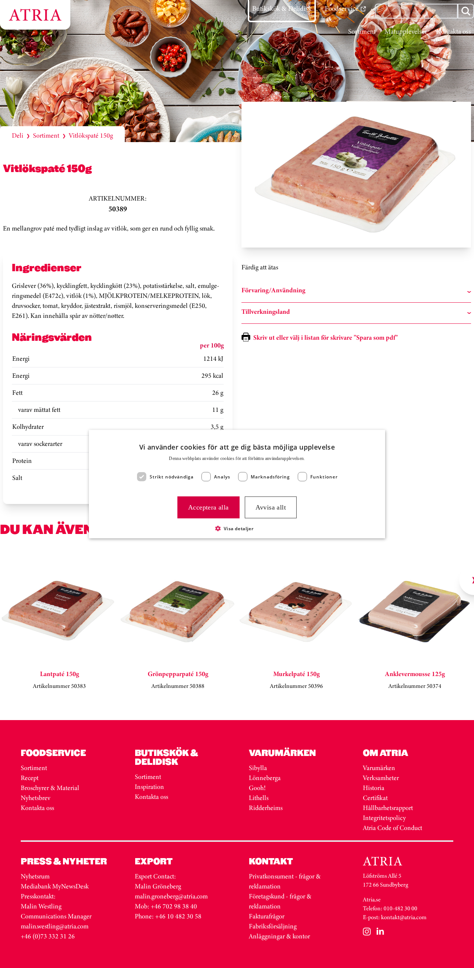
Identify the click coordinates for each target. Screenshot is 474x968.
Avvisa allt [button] (271, 507)
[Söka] (466, 11)
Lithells (258, 798)
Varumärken (380, 768)
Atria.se (372, 899)
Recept (30, 778)
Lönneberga (265, 778)
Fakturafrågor (266, 916)
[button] (237, 528)
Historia (373, 788)
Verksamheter (381, 778)
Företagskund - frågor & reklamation (280, 901)
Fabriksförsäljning (273, 926)
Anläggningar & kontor (279, 936)
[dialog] (237, 484)
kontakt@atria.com (404, 917)
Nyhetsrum (35, 876)
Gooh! (257, 788)
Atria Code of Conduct (392, 828)
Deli (17, 135)
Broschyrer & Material (51, 788)
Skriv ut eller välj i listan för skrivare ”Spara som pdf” (325, 337)
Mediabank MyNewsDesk (55, 886)
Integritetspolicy (384, 818)
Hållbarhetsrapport (388, 808)
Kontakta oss (37, 808)
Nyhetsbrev (35, 798)
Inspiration (149, 786)
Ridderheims (266, 808)
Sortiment (46, 135)
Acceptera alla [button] (208, 507)
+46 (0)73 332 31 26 (48, 936)
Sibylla (258, 768)
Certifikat (375, 798)
